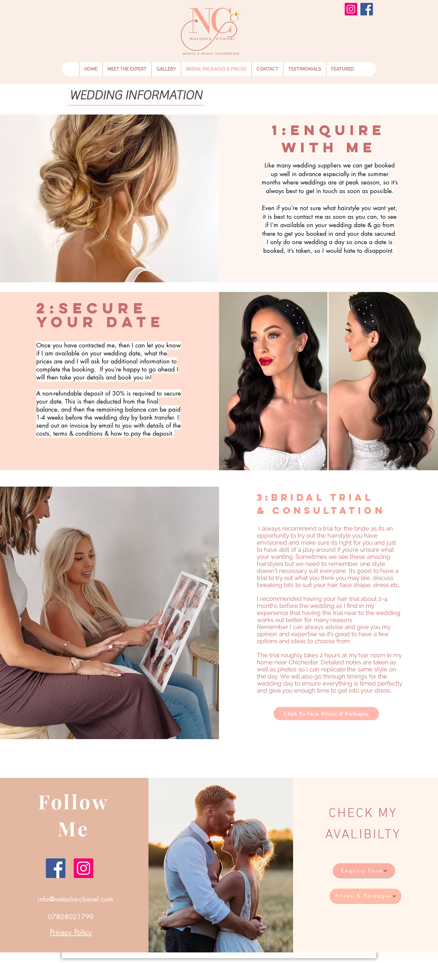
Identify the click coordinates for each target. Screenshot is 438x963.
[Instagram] (351, 9)
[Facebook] (366, 9)
